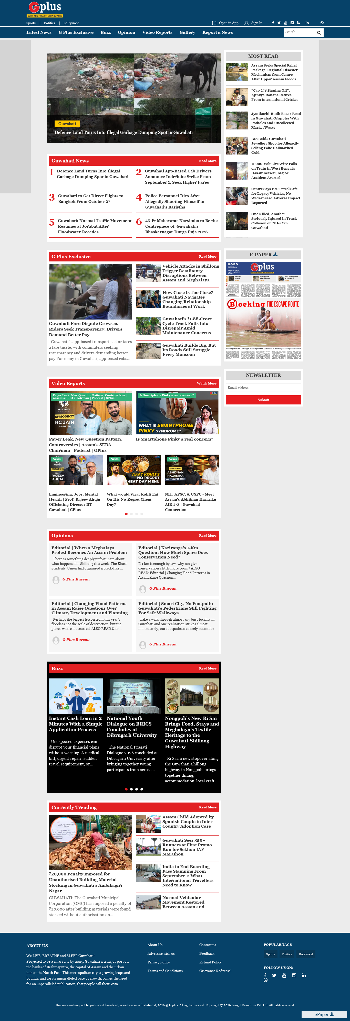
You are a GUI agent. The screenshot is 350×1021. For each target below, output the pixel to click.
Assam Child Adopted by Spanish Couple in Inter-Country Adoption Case (188, 822)
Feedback (206, 953)
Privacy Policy (159, 962)
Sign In (256, 23)
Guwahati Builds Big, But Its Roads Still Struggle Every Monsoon (189, 350)
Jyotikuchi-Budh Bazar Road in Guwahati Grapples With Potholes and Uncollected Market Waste (276, 120)
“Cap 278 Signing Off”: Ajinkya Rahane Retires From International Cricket (274, 95)
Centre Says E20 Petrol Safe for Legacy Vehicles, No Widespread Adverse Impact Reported (275, 196)
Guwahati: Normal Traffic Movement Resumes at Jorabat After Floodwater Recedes (94, 226)
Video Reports (157, 32)
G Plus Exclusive (76, 32)
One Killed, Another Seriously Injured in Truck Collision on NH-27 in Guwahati (274, 221)
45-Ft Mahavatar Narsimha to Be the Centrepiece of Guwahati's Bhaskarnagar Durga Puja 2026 (181, 226)
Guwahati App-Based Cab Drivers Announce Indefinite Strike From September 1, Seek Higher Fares (178, 177)
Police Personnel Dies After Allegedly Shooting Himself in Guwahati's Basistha (174, 202)
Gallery (187, 32)
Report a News (217, 32)
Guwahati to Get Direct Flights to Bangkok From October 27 (90, 199)
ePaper (322, 1014)
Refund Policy (210, 962)
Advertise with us (161, 953)
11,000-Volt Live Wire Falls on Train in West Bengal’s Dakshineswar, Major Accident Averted (274, 171)
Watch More (207, 383)
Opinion (126, 32)
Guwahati (67, 123)
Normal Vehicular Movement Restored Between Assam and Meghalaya (183, 904)
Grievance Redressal (215, 971)
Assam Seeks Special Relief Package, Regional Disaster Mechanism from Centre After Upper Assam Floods (274, 72)
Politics (49, 23)
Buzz (106, 32)
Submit (263, 400)
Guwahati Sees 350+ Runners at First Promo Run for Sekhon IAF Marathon (187, 847)
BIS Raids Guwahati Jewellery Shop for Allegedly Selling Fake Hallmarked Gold (275, 146)
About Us (155, 945)
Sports (31, 23)
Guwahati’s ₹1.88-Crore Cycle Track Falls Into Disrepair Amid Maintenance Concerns (187, 325)
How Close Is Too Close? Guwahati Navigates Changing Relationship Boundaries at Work (187, 299)
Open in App (229, 23)
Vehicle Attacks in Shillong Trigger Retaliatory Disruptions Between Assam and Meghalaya (190, 273)
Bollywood (71, 23)
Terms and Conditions (165, 971)
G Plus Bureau (76, 579)
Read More (208, 160)
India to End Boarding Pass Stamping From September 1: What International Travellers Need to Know (187, 875)
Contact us (207, 945)
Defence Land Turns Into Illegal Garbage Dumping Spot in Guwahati (92, 174)
